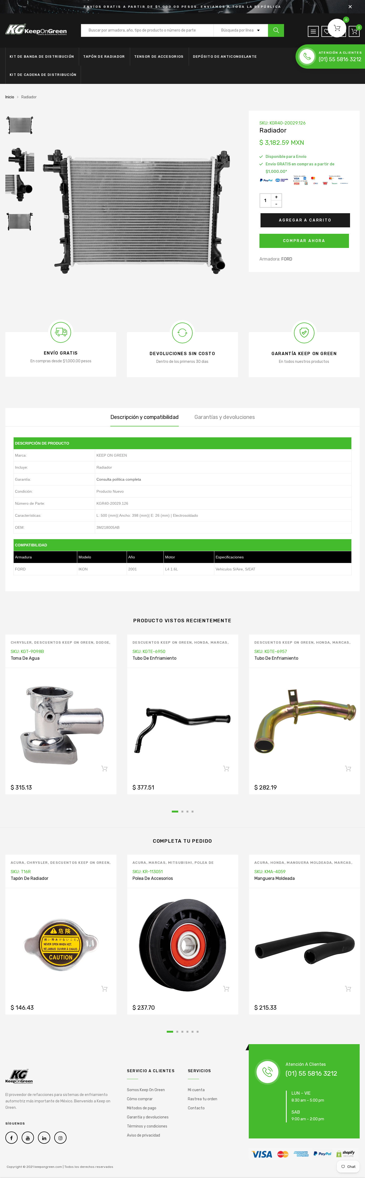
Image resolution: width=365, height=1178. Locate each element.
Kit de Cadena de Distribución (43, 75)
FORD (286, 259)
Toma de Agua (25, 658)
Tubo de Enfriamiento (154, 658)
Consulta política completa (118, 479)
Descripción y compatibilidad (144, 417)
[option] (137, 211)
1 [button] (175, 811)
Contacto (196, 1108)
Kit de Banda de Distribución (42, 57)
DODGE (103, 642)
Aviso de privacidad (143, 1135)
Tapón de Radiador (104, 57)
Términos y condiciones (147, 1126)
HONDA (201, 642)
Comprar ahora (304, 241)
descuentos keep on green (64, 642)
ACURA (18, 863)
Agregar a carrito (305, 220)
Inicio (9, 97)
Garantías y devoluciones (225, 417)
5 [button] (192, 1032)
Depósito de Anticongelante (225, 57)
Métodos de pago (141, 1108)
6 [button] (198, 1032)
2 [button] (182, 811)
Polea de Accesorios (153, 878)
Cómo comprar (140, 1099)
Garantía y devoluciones (148, 1117)
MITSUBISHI (180, 863)
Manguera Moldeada (309, 863)
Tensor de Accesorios (159, 57)
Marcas (219, 642)
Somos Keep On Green (146, 1090)
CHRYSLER (21, 642)
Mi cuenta (196, 1090)
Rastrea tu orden (202, 1099)
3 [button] (187, 811)
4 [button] (192, 811)
